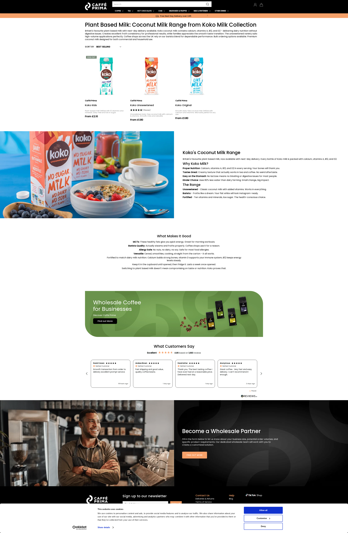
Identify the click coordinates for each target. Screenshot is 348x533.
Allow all (263, 510)
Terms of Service (203, 502)
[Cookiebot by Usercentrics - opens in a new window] (79, 528)
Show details (104, 527)
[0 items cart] (261, 4)
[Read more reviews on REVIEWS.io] (249, 396)
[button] (119, 10)
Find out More (105, 321)
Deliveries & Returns (204, 498)
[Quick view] (124, 94)
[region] (174, 373)
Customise (262, 518)
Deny (263, 526)
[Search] (207, 4)
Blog (231, 498)
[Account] (255, 4)
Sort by (89, 47)
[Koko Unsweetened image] (151, 76)
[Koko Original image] (196, 76)
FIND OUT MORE (195, 455)
